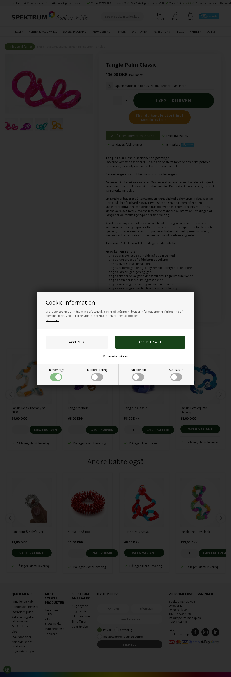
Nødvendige (56, 370)
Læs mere (52, 320)
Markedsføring (97, 370)
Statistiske (176, 370)
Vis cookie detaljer (115, 356)
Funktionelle (138, 370)
